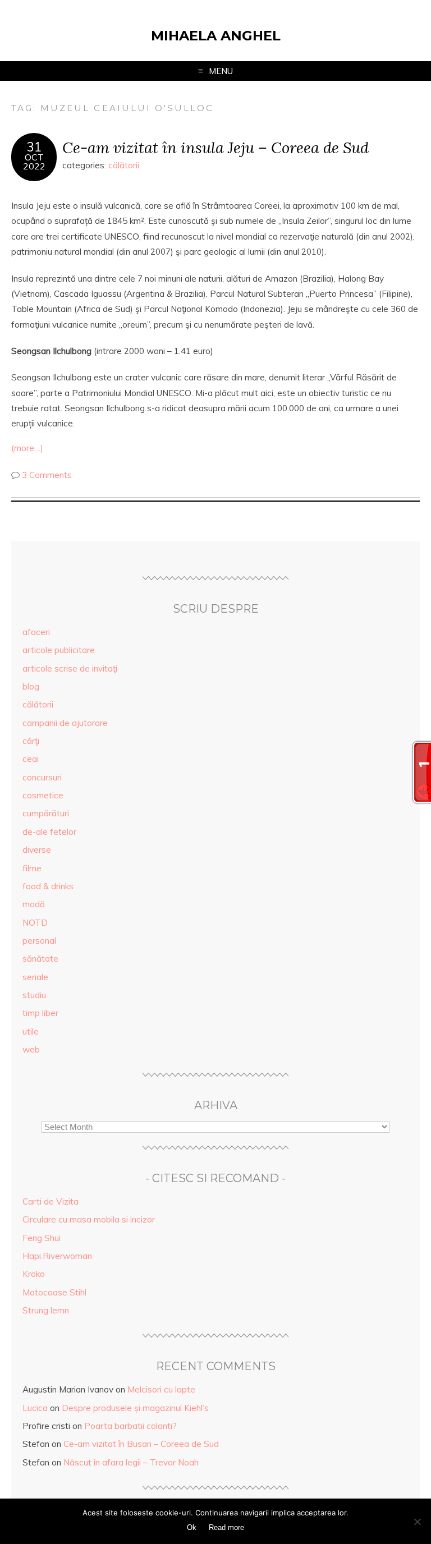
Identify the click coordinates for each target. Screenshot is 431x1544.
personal (39, 940)
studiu (34, 995)
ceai (30, 758)
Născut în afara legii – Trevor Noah (131, 1462)
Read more (226, 1527)
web (31, 1049)
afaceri (36, 632)
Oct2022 (34, 161)
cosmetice (42, 795)
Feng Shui (41, 1238)
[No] (417, 1521)
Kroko (33, 1274)
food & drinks (48, 886)
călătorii (123, 165)
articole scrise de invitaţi (69, 668)
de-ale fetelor (49, 831)
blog (30, 686)
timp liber (40, 1013)
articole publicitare (58, 650)
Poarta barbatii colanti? (130, 1426)
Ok (191, 1527)
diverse (36, 849)
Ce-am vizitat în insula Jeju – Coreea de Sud (215, 147)
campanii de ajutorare (65, 723)
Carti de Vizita (50, 1201)
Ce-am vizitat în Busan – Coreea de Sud (141, 1444)
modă (33, 904)
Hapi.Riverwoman (57, 1256)
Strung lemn (45, 1310)
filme (32, 868)
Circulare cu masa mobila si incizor (88, 1219)
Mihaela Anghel (216, 35)
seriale (35, 977)
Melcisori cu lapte (161, 1389)
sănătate (40, 958)
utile (30, 1031)
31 (34, 147)
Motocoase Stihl (54, 1292)
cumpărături (45, 813)
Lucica (35, 1408)
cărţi (30, 741)
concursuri (42, 777)
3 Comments (47, 475)
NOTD (35, 922)
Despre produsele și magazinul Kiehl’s (135, 1408)
